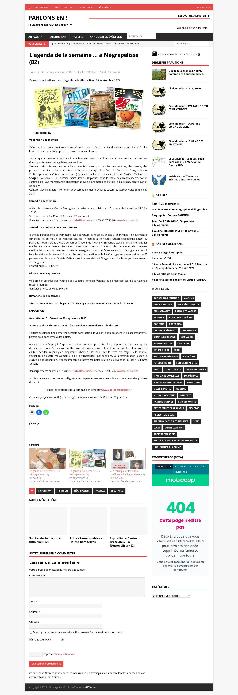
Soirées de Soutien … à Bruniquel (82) (45, 540)
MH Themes (90, 687)
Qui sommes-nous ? (38, 7)
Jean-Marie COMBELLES (166, 375)
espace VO (183, 343)
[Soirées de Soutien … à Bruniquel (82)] (48, 521)
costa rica (175, 324)
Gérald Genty (173, 369)
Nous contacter (63, 7)
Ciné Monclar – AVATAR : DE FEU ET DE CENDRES (188, 107)
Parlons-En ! (57, 36)
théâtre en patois (164, 434)
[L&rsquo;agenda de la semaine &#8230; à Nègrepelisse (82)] (47, 458)
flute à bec (189, 356)
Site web (34, 622)
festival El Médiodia (166, 356)
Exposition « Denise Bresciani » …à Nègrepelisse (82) (123, 541)
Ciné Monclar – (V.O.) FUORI (185, 88)
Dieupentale (189, 330)
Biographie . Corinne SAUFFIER (170, 215)
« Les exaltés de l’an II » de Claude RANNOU (179, 279)
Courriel (34, 611)
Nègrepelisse (82, 490)
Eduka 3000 (187, 336)
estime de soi (161, 350)
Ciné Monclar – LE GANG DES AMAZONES (185, 143)
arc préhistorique (188, 304)
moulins (181, 388)
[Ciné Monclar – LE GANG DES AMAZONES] (159, 145)
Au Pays (33, 36)
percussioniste (187, 401)
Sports (103, 72)
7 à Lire (78, 36)
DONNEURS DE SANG (165, 336)
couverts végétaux (165, 330)
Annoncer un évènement (107, 36)
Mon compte (85, 7)
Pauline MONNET (163, 401)
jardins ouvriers (196, 369)
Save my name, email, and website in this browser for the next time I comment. (77, 632)
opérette (185, 395)
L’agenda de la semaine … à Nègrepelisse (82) (44, 472)
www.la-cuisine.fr (127, 220)
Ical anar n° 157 (161, 258)
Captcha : (48, 654)
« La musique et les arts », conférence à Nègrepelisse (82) (127, 472)
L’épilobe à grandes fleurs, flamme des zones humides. (186, 72)
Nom (32, 601)
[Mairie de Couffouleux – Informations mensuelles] (159, 180)
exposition (45, 490)
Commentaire (37, 575)
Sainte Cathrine (174, 427)
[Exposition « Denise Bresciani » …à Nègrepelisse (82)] (128, 521)
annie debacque (163, 304)
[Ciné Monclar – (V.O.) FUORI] (159, 92)
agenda (100, 490)
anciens (189, 298)
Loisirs (95, 72)
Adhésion (106, 7)
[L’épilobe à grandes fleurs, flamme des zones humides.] (159, 74)
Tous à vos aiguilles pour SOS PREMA (175, 440)
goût (157, 369)
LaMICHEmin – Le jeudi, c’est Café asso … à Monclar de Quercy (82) (186, 162)
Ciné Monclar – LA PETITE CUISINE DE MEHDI (184, 125)
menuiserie (193, 382)
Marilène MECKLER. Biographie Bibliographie (179, 209)
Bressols (159, 317)
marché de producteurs (168, 382)
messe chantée (162, 388)
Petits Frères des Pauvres (169, 408)
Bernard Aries (162, 311)
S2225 (196, 421)
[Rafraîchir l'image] (62, 639)
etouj (177, 350)
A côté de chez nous (45, 72)
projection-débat (164, 414)
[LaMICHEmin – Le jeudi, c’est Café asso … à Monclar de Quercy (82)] (159, 162)
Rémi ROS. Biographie (165, 203)
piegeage (194, 408)
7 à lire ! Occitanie (169, 244)
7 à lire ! (161, 195)
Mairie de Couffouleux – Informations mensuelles (184, 178)
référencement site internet (171, 421)
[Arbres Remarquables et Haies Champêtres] (88, 521)
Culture (60, 72)
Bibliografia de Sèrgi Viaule (169, 274)
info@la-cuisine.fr (85, 220)
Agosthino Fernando (166, 298)
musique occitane (164, 395)
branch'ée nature (185, 311)
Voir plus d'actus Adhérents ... (193, 27)
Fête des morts (162, 362)
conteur (159, 324)
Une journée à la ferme (167, 447)
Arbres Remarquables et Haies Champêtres (87, 540)
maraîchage (191, 375)
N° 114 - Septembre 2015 (78, 72)
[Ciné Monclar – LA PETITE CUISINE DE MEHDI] (159, 127)
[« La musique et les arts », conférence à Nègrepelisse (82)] (128, 458)
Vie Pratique (114, 72)
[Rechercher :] (191, 43)
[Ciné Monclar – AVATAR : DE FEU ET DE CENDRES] (159, 110)
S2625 (157, 427)
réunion (63, 490)
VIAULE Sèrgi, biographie (167, 252)
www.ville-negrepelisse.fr (116, 389)
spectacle (117, 490)
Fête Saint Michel (186, 362)
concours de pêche (180, 317)
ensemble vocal (163, 343)
